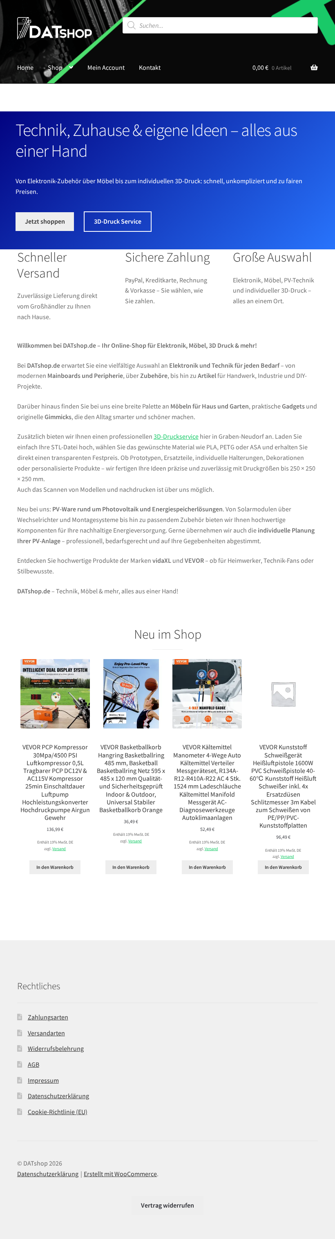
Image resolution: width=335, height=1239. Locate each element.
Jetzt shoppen (45, 221)
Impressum (43, 1080)
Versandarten (46, 1033)
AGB (33, 1064)
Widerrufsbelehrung (56, 1048)
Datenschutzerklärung (58, 1096)
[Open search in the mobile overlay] (220, 25)
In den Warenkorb (55, 867)
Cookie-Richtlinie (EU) (57, 1112)
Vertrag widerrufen (167, 1205)
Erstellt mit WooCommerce (120, 1174)
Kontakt (150, 67)
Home (25, 67)
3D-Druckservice (176, 436)
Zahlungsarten (48, 1017)
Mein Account (106, 67)
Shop (55, 67)
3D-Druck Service (117, 221)
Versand (59, 848)
